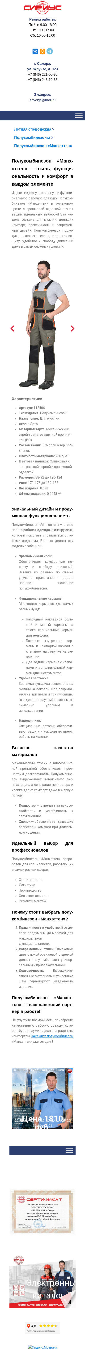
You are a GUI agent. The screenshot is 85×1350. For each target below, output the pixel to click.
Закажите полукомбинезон (52, 1036)
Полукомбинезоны (32, 138)
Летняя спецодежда (32, 129)
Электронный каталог (48, 1289)
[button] (42, 1098)
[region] (42, 1098)
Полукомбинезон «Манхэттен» (43, 146)
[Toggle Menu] (79, 116)
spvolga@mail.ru (42, 100)
